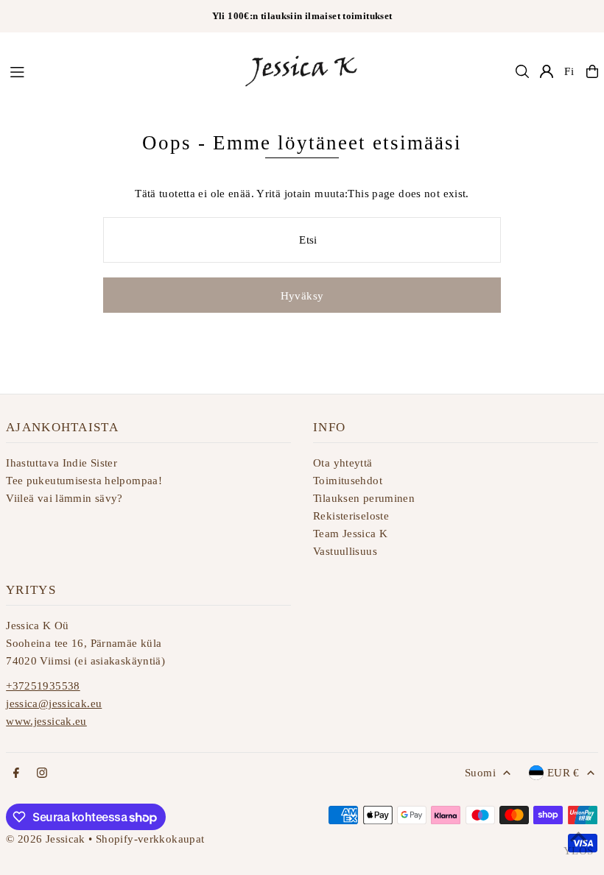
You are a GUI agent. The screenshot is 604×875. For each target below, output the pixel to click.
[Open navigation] (118, 70)
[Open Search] (522, 71)
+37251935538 (43, 686)
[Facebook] (16, 774)
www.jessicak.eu (46, 721)
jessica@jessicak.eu (54, 703)
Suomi (480, 773)
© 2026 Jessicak (45, 839)
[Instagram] (42, 774)
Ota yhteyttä (343, 463)
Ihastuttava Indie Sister (61, 463)
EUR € (563, 773)
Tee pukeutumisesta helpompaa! (84, 480)
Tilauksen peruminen (364, 498)
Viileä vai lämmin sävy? (64, 498)
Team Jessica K (350, 533)
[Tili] (546, 71)
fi (569, 71)
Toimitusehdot (347, 480)
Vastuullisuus (345, 551)
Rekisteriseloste (351, 516)
